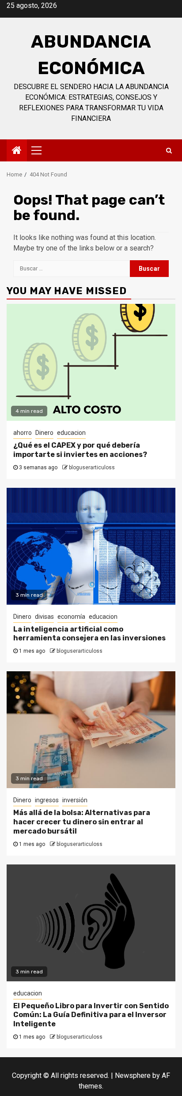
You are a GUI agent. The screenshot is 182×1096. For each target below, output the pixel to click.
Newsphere (133, 1075)
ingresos (47, 800)
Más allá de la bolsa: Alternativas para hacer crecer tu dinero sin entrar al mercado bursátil (81, 821)
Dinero (44, 432)
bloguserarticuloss (92, 467)
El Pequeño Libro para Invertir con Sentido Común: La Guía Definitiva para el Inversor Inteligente (91, 1015)
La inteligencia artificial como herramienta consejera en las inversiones (89, 634)
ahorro (22, 432)
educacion (71, 432)
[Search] (168, 150)
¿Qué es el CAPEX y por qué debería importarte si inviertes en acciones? (80, 450)
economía (71, 616)
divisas (44, 616)
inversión (74, 800)
